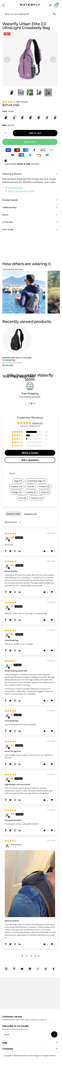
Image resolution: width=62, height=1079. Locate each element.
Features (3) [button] (36, 498)
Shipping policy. (16, 187)
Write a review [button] (30, 452)
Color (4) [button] (45, 492)
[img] (10, 533)
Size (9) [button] (30, 486)
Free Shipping (29, 393)
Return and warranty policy (21, 191)
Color (8, 111)
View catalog (4, 5)
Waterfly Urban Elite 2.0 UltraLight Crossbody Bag (17, 358)
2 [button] (26, 955)
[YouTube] (22, 968)
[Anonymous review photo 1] (30, 883)
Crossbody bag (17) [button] (36, 480)
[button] (8, 101)
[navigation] (7, 58)
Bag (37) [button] (18, 480)
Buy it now (30, 142)
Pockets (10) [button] (16, 486)
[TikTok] (45, 968)
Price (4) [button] (22, 498)
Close (30, 1043)
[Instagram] (6, 968)
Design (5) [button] (16, 492)
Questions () (30, 514)
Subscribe (54, 1034)
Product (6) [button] (44, 486)
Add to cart (35, 133)
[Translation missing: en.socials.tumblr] (53, 968)
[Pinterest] (14, 968)
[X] (37, 968)
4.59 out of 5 (37, 423)
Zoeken (54, 14)
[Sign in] (50, 5)
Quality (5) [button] (31, 492)
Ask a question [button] (29, 460)
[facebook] (29, 968)
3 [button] (31, 955)
